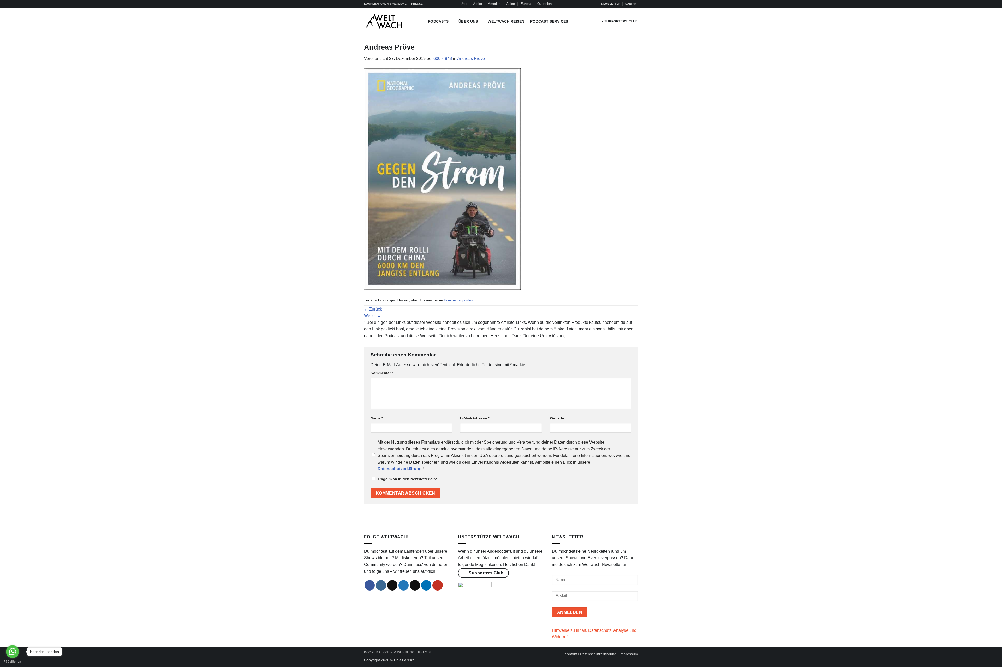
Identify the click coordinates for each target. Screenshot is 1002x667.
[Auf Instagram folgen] (574, 4)
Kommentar (382, 373)
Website (557, 418)
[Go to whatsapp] (12, 651)
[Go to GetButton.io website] (12, 661)
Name (377, 418)
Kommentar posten (458, 300)
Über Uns (468, 21)
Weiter (372, 315)
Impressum (628, 654)
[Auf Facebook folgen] (569, 4)
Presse (425, 652)
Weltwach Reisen (506, 21)
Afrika (477, 4)
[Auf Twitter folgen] (584, 4)
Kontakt (570, 654)
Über (463, 4)
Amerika (494, 4)
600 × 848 (442, 58)
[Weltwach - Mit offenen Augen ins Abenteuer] (392, 21)
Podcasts (438, 21)
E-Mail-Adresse (474, 418)
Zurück (373, 309)
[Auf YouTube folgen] (594, 4)
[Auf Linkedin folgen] (589, 4)
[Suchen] (452, 4)
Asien (510, 4)
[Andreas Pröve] (442, 178)
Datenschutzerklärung (598, 654)
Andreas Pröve (471, 58)
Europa (526, 4)
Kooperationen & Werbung (389, 652)
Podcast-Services (549, 21)
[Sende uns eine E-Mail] (415, 585)
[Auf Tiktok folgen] (579, 4)
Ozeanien (544, 4)
